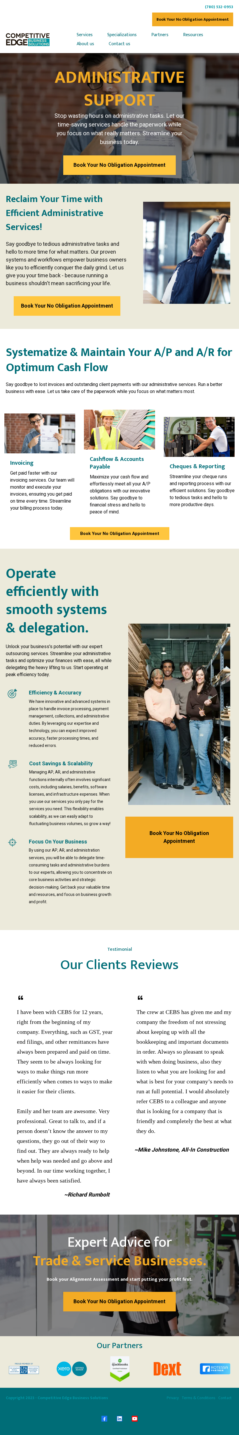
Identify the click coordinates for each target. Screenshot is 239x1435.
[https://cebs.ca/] (28, 39)
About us (85, 44)
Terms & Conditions (198, 1397)
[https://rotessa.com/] (215, 1368)
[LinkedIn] (119, 1418)
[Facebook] (104, 1418)
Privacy (173, 1397)
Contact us (119, 44)
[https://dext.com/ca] (167, 1369)
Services (85, 35)
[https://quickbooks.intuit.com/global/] (119, 1368)
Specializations (122, 35)
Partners (159, 35)
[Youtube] (134, 1418)
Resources (193, 35)
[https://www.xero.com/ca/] (72, 1369)
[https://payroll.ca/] (24, 1369)
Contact (225, 1397)
